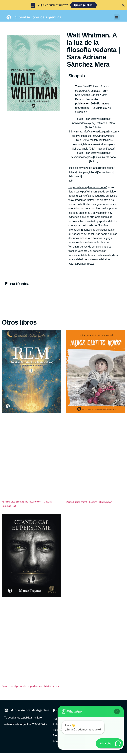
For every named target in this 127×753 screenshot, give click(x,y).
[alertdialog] (63, 5)
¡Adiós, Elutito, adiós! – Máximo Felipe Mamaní (89, 502)
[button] (117, 17)
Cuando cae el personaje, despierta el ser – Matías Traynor (30, 686)
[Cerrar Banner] (123, 5)
